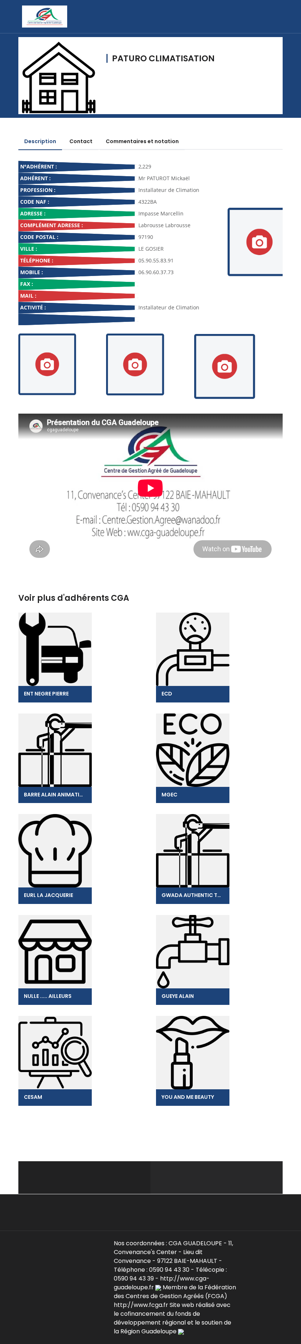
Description (40, 141)
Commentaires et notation (142, 141)
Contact (81, 141)
